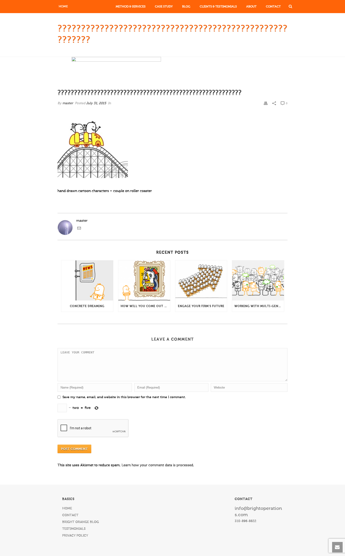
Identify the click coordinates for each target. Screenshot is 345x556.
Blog (186, 6)
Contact (273, 6)
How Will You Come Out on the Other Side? (145, 306)
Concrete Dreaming (87, 306)
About (251, 6)
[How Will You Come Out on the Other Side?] (144, 280)
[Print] (266, 103)
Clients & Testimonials (218, 6)
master (67, 103)
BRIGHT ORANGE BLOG (80, 522)
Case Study (164, 6)
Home (134, 52)
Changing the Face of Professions (177, 52)
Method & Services (131, 6)
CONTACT (70, 515)
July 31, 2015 (96, 103)
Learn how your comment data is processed (157, 465)
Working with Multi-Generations (259, 306)
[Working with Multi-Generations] (258, 280)
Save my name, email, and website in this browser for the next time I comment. (124, 397)
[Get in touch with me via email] (79, 229)
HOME (67, 508)
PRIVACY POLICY (75, 535)
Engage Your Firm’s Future (201, 306)
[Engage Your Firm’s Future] (201, 280)
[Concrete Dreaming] (87, 280)
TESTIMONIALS (73, 529)
